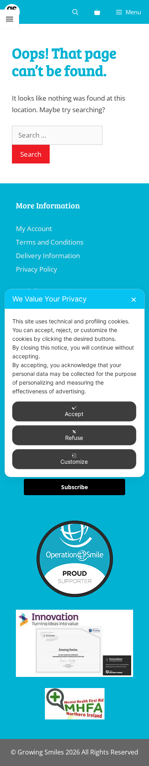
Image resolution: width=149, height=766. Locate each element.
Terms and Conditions (49, 242)
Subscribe (74, 487)
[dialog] (74, 383)
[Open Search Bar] (75, 12)
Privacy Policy (36, 269)
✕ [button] (134, 300)
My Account (34, 228)
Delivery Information (48, 255)
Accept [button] (74, 413)
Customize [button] (74, 461)
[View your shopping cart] (97, 12)
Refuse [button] (74, 437)
